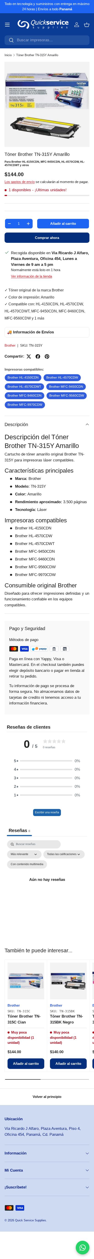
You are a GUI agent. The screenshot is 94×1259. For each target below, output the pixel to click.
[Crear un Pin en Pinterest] (47, 356)
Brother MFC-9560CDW (66, 395)
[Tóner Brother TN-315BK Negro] (68, 981)
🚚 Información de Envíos (30, 332)
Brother (10, 345)
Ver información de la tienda (31, 276)
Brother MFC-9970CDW (25, 404)
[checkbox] (27, 864)
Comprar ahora (47, 238)
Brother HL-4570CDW (62, 377)
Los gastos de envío (20, 182)
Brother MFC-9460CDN (25, 395)
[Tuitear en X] (28, 356)
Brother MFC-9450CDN (66, 386)
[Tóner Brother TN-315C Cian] (26, 981)
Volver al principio (47, 1097)
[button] (87, 25)
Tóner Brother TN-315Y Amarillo (37, 55)
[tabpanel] (47, 885)
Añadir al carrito (63, 223)
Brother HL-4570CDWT (24, 386)
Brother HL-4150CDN (23, 377)
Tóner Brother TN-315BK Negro (66, 1019)
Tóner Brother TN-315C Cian (24, 1019)
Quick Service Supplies (30, 1220)
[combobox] (47, 40)
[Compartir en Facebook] (37, 356)
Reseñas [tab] (19, 830)
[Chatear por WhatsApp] (82, 1247)
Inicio (8, 55)
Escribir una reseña (47, 812)
